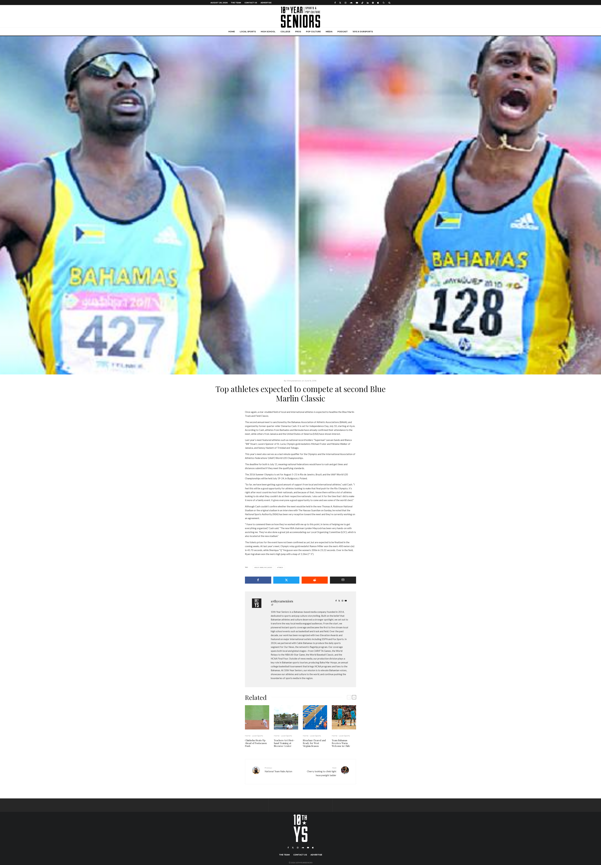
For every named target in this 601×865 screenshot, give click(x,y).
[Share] (258, 580)
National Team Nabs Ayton (278, 770)
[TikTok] (362, 2)
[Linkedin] (367, 2)
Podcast (342, 31)
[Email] (343, 580)
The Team (236, 3)
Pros (298, 31)
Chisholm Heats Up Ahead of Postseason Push (256, 743)
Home (231, 31)
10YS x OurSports (363, 31)
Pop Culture (313, 31)
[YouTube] (357, 2)
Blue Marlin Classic (263, 567)
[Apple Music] (377, 2)
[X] (340, 2)
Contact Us (250, 3)
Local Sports (248, 31)
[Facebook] (335, 2)
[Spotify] (372, 2)
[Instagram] (345, 2)
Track (280, 567)
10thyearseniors (282, 601)
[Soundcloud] (351, 2)
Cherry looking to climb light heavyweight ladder (321, 772)
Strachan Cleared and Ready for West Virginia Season (314, 743)
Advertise (266, 3)
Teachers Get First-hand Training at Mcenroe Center (284, 743)
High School (268, 31)
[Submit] (315, 580)
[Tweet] (286, 580)
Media (329, 31)
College (285, 31)
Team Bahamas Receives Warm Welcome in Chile (341, 743)
